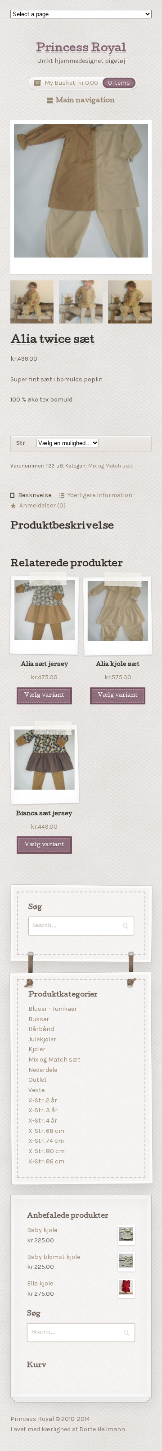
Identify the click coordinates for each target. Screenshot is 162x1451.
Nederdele (42, 1070)
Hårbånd (41, 1029)
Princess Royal (81, 49)
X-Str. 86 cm (46, 1161)
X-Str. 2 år (42, 1100)
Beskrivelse (34, 495)
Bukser (38, 1019)
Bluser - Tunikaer (52, 1009)
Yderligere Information (100, 495)
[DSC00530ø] (32, 302)
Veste (36, 1090)
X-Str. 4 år (42, 1120)
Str (20, 443)
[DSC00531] (130, 302)
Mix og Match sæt (110, 466)
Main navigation (85, 101)
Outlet (37, 1080)
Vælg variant (44, 696)
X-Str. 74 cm (45, 1141)
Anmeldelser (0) (42, 505)
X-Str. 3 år (42, 1110)
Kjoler (36, 1049)
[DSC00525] (81, 302)
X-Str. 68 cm (46, 1131)
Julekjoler (42, 1039)
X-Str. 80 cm (46, 1151)
